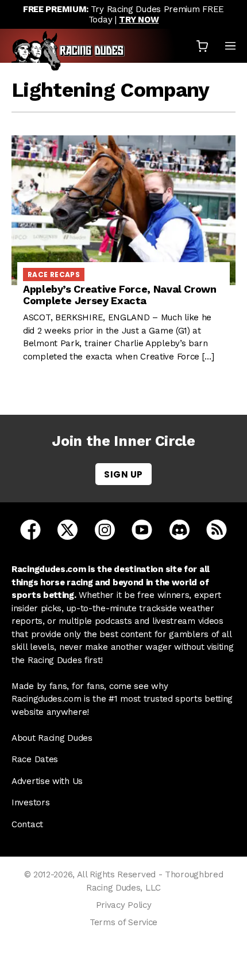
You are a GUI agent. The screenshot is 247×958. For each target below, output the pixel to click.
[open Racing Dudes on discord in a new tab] (179, 529)
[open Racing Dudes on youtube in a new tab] (142, 529)
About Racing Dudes (51, 738)
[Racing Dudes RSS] (216, 529)
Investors (30, 802)
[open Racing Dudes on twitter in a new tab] (67, 529)
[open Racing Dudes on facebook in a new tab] (30, 529)
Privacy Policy (124, 905)
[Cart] (202, 45)
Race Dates (34, 759)
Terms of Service (123, 922)
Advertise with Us (47, 781)
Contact (27, 824)
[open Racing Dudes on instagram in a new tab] (105, 529)
